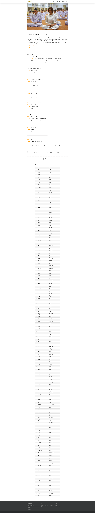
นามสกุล (50, 165)
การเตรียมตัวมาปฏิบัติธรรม (31, 505)
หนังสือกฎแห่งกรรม (30, 509)
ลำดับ (36, 164)
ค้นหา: (51, 162)
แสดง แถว (36, 162)
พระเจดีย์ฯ (29, 507)
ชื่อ (38, 165)
